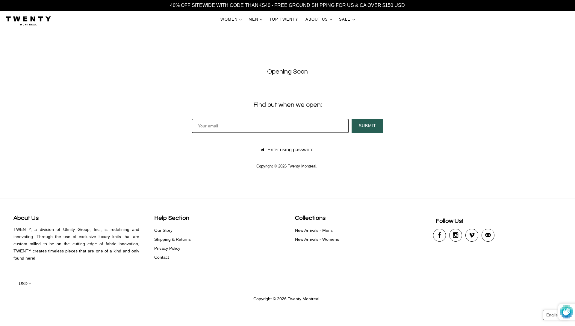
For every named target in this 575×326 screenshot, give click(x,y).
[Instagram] (455, 235)
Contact (161, 257)
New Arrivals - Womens (317, 239)
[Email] (488, 235)
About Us (316, 19)
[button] (556, 315)
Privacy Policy (167, 248)
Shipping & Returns (172, 239)
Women (228, 19)
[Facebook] (439, 235)
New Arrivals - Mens (314, 230)
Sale (344, 19)
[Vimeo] (471, 235)
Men (253, 19)
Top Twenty (283, 19)
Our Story (163, 230)
